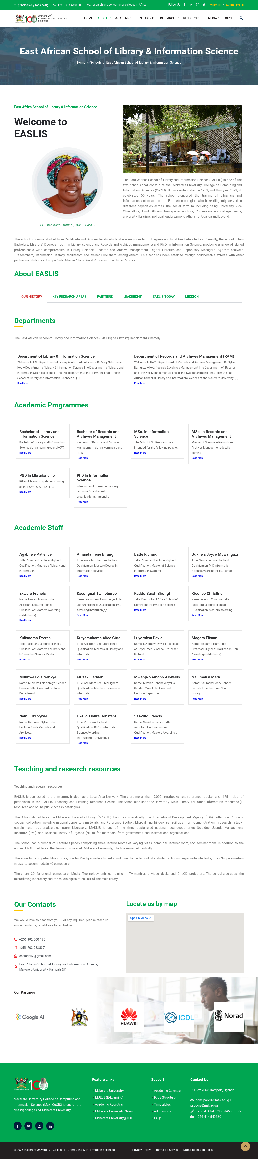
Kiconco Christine (207, 593)
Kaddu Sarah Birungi (152, 593)
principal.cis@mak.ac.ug (33, 5)
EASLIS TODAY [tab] (164, 297)
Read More (23, 383)
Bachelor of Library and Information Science (39, 434)
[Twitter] (28, 1126)
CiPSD (229, 18)
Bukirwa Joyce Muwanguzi (215, 554)
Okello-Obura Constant (96, 716)
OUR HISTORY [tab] (31, 297)
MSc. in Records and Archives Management (211, 434)
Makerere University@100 (113, 1118)
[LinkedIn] (191, 5)
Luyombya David (148, 638)
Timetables (162, 1104)
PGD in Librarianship (37, 475)
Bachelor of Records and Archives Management (98, 434)
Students (147, 18)
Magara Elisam (204, 638)
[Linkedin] (50, 1126)
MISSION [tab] (192, 297)
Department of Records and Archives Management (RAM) (184, 356)
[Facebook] (184, 5)
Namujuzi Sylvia (33, 716)
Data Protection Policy (198, 1150)
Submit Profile (235, 4)
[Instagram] (197, 5)
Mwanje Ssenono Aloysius (157, 677)
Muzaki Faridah (90, 677)
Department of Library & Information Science (56, 356)
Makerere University (109, 1091)
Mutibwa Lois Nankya (37, 677)
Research (167, 18)
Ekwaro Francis (32, 593)
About (102, 18)
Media (212, 18)
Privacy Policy (141, 1150)
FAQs (158, 1118)
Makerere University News (114, 1111)
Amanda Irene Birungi (95, 554)
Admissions (162, 1111)
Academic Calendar (167, 1091)
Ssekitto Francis (148, 716)
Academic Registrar (109, 1104)
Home (88, 18)
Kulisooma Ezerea (35, 638)
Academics (123, 18)
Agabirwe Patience (35, 554)
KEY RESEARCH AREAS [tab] (69, 297)
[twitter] (204, 5)
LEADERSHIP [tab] (132, 297)
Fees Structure (165, 1097)
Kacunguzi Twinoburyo (97, 593)
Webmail (215, 4)
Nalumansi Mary (206, 677)
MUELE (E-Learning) (109, 1097)
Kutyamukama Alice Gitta (98, 638)
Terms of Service (167, 1150)
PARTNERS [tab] (105, 297)
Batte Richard (145, 554)
